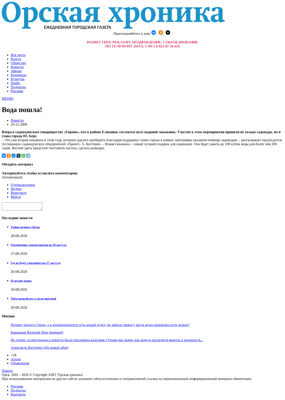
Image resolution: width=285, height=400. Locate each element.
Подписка (18, 87)
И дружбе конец (21, 280)
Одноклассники (23, 185)
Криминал (18, 75)
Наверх (7, 371)
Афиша (16, 71)
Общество (18, 63)
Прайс (15, 83)
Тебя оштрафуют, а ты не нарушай (33, 298)
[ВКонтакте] (4, 156)
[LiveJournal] (18, 156)
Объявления (20, 363)
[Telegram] (28, 156)
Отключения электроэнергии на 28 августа (39, 245)
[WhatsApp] (23, 156)
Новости (17, 67)
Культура (17, 79)
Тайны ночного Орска (25, 227)
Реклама (17, 91)
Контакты (18, 394)
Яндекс (16, 189)
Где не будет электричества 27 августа (36, 263)
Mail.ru (16, 197)
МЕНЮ (7, 98)
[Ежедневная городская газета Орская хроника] (113, 28)
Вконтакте (18, 193)
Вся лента (18, 55)
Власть (16, 59)
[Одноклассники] (9, 156)
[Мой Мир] (14, 156)
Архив (16, 359)
